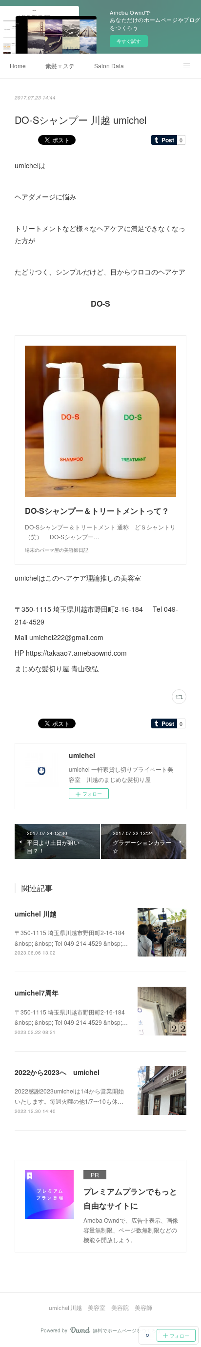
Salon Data (109, 65)
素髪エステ (60, 65)
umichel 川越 (36, 913)
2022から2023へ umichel (57, 1072)
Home (18, 65)
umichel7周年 (37, 992)
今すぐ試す (129, 41)
